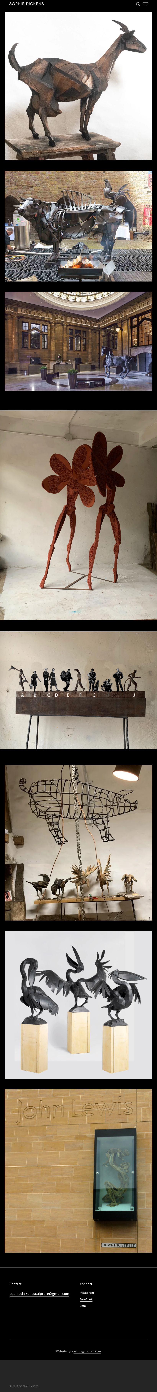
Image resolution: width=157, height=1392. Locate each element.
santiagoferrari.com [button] (87, 1351)
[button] (145, 4)
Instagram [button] (87, 1293)
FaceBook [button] (86, 1299)
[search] (137, 3)
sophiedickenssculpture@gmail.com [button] (39, 1293)
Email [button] (83, 1306)
